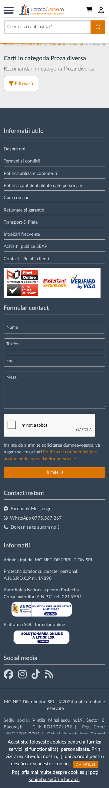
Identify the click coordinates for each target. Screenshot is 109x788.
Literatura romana (67, 44)
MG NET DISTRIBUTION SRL (64, 560)
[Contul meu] (101, 10)
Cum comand (16, 197)
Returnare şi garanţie (24, 210)
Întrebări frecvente (22, 234)
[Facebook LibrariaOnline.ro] (8, 674)
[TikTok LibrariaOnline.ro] (35, 674)
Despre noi (14, 149)
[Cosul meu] (90, 10)
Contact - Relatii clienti (26, 259)
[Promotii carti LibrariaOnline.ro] (22, 674)
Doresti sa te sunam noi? (35, 527)
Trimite (53, 472)
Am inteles (85, 764)
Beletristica (33, 44)
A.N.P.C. (45, 597)
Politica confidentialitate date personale (43, 185)
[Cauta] (98, 27)
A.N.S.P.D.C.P (17, 578)
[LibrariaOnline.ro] (41, 9)
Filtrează (24, 83)
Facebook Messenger (32, 509)
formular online (50, 624)
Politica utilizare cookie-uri (30, 173)
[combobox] (47, 27)
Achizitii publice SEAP (25, 246)
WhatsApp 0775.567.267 (36, 518)
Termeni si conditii (22, 161)
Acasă (10, 44)
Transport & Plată (21, 222)
